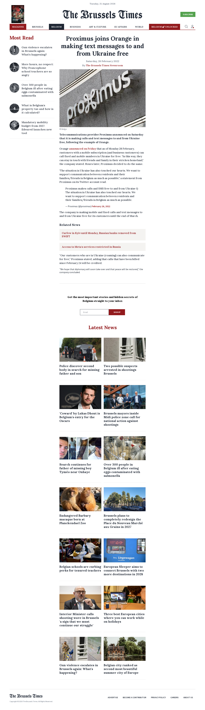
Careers (174, 697)
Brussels (37, 26)
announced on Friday (82, 148)
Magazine (18, 26)
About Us (188, 697)
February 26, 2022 (101, 206)
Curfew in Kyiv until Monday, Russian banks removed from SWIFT (99, 234)
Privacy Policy (158, 697)
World (139, 26)
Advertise (113, 697)
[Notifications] (192, 27)
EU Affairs (120, 26)
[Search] (186, 27)
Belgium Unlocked (164, 26)
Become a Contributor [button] (134, 697)
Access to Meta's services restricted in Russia (91, 247)
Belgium (56, 26)
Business (75, 26)
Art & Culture (97, 26)
